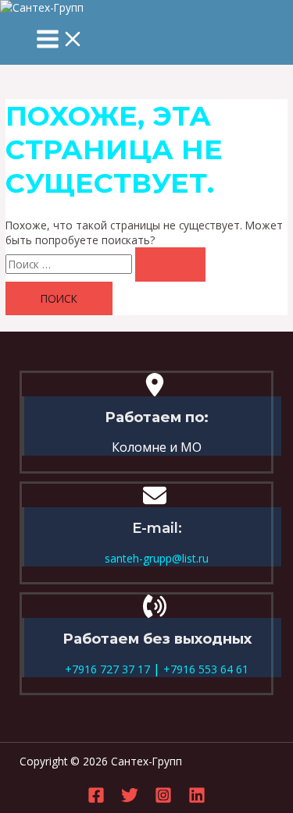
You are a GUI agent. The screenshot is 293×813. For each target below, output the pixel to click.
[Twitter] (129, 799)
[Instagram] (163, 799)
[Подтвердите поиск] (170, 264)
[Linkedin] (196, 799)
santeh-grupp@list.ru (157, 558)
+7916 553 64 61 (204, 669)
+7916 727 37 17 (107, 669)
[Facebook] (96, 799)
